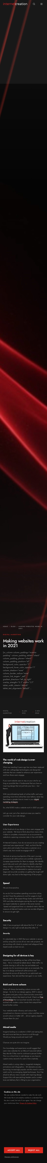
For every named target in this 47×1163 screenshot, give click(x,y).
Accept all (14, 1150)
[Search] (33, 3)
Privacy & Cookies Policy (28, 1103)
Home (5, 626)
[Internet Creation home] (15, 4)
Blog (13, 626)
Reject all (33, 1150)
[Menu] (41, 3)
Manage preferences (12, 1157)
